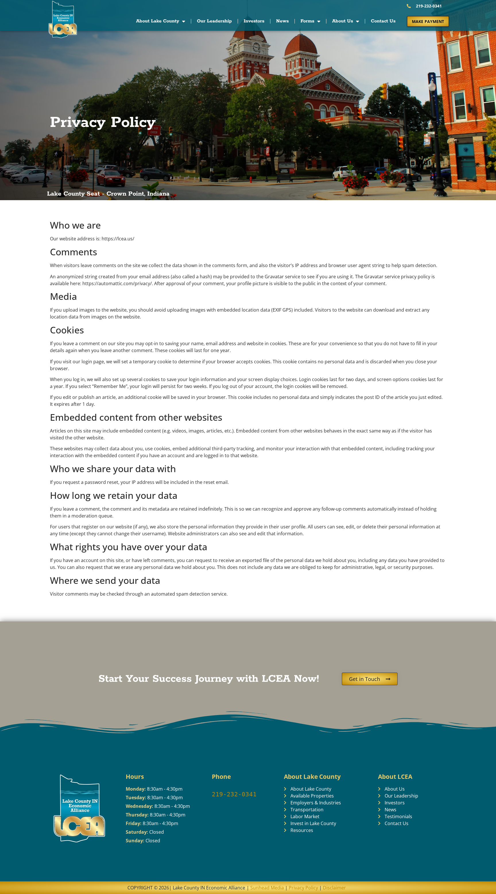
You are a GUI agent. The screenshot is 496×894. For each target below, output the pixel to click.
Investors (254, 21)
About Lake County (157, 21)
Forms (307, 21)
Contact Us (383, 21)
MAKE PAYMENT (428, 21)
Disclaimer (334, 888)
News (282, 21)
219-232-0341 (234, 794)
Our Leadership (214, 21)
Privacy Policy (303, 888)
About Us (342, 21)
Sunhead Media (266, 888)
